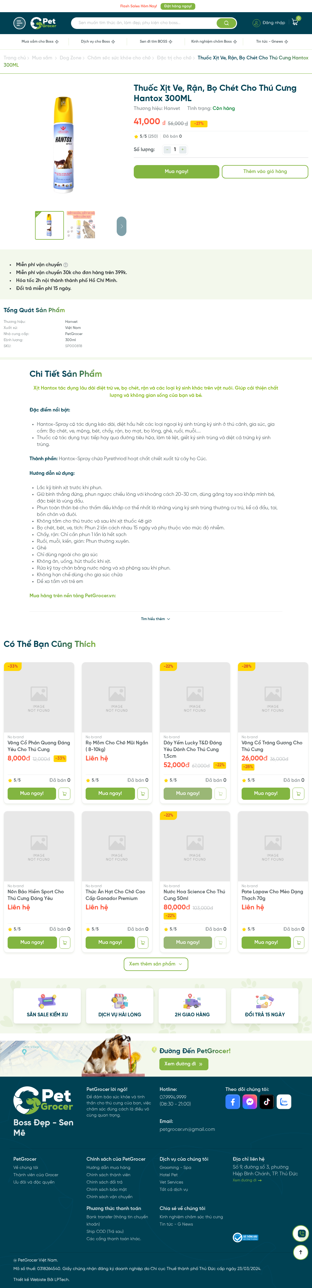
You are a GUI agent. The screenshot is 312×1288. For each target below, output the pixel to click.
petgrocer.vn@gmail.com (187, 1129)
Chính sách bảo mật (107, 1189)
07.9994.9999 (173, 1097)
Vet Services (171, 1182)
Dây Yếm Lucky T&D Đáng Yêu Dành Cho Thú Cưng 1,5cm (193, 749)
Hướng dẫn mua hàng (108, 1168)
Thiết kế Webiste (29, 1280)
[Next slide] (121, 226)
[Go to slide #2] (80, 225)
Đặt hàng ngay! (178, 6)
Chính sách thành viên (108, 1175)
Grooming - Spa (175, 1168)
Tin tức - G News (176, 1224)
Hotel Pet (169, 1175)
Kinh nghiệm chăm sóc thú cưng (191, 1217)
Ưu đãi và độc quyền (34, 1182)
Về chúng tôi (25, 1168)
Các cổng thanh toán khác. (114, 1239)
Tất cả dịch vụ (174, 1189)
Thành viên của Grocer (35, 1175)
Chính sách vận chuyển (110, 1197)
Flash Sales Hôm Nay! (138, 6)
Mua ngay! (176, 171)
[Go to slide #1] (49, 225)
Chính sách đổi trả (104, 1182)
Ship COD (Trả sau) (105, 1232)
